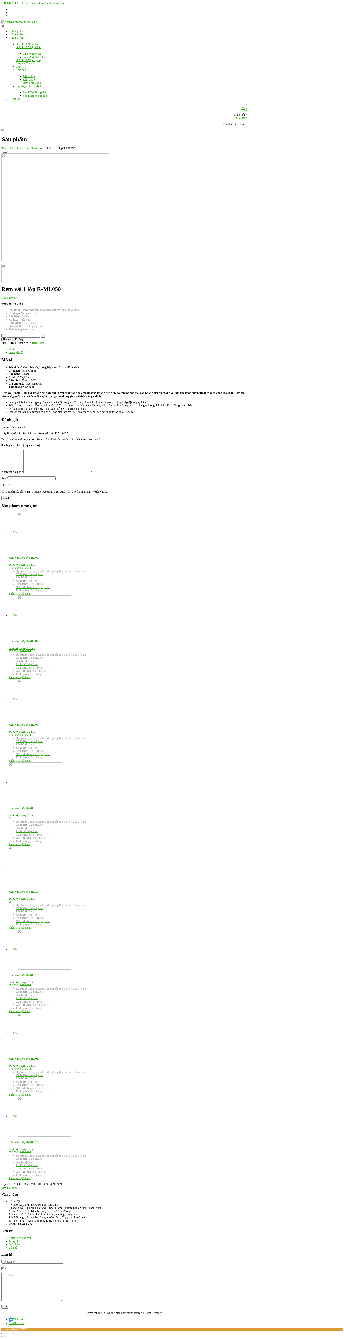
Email (5, 484)
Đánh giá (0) (16, 352)
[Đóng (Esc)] (2, 1333)
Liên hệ (13, 1247)
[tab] (128, 349)
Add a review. (9, 297)
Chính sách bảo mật (20, 1237)
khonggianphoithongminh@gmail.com (44, 2)
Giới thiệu (14, 1244)
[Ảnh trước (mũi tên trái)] (2, 1336)
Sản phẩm (22, 148)
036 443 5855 (9, 1187)
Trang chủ (7, 148)
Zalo (16, 1323)
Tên (4, 478)
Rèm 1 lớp (37, 148)
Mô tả (12, 348)
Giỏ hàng (241, 117)
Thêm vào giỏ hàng (13, 339)
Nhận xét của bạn (12, 471)
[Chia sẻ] (6, 1333)
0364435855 (11, 2)
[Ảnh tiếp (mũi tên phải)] (6, 1336)
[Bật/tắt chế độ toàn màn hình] (10, 1333)
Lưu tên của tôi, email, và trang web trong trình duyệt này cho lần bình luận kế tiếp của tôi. (57, 491)
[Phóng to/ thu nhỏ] (13, 1333)
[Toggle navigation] (2, 26)
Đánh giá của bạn (12, 445)
